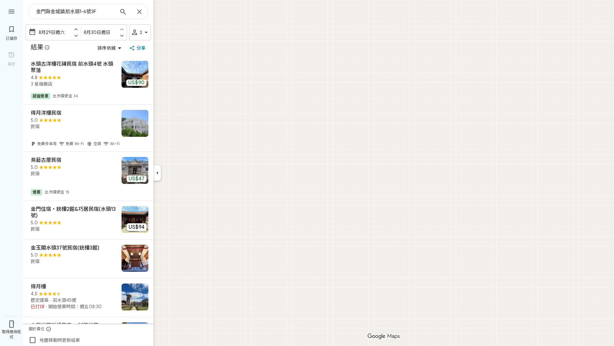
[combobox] (75, 11)
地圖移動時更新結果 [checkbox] (54, 340)
